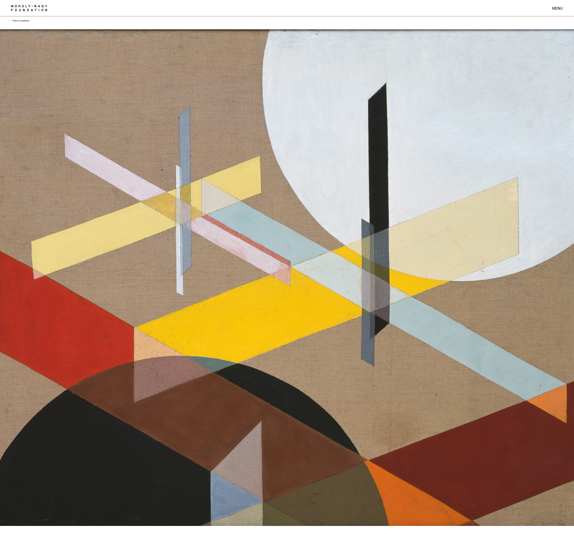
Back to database (21, 20)
